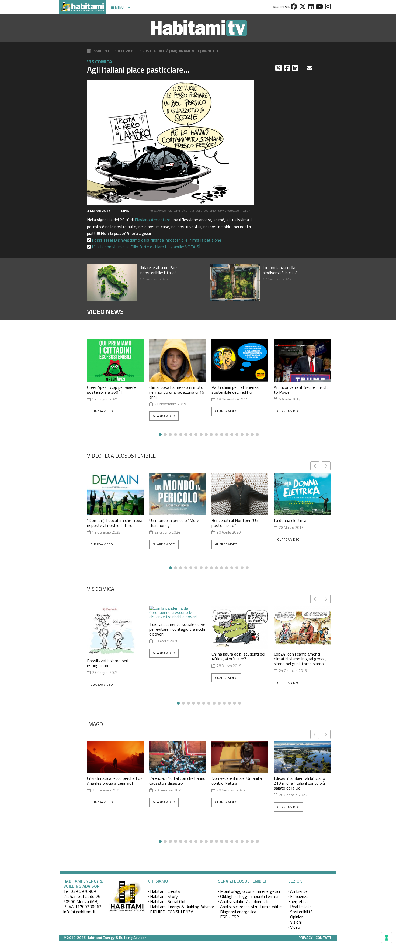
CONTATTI (324, 937)
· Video (294, 927)
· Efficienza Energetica (298, 899)
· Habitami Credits (164, 891)
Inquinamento (185, 51)
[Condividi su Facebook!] (287, 68)
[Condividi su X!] (279, 68)
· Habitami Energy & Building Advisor (181, 906)
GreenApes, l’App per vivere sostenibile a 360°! (111, 389)
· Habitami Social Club (167, 901)
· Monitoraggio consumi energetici (249, 891)
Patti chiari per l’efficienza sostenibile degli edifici (235, 389)
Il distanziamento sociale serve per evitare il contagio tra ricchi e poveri (177, 629)
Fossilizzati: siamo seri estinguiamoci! (107, 663)
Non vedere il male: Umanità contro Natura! (236, 780)
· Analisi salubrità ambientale (243, 901)
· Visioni (295, 922)
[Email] (310, 68)
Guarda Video (102, 411)
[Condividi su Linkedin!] (295, 68)
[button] (326, 465)
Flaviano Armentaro (153, 220)
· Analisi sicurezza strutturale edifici (250, 906)
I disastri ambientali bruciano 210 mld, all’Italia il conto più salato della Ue (299, 783)
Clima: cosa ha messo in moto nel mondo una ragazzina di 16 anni (176, 392)
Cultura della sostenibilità (141, 51)
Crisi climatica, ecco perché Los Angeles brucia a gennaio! (115, 780)
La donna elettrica (290, 520)
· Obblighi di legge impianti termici (248, 896)
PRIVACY (305, 937)
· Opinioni (296, 917)
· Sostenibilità (300, 911)
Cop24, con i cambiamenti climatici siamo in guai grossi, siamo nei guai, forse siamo (300, 658)
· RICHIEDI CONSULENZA (170, 911)
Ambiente (102, 51)
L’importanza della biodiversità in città (280, 270)
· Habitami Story (163, 896)
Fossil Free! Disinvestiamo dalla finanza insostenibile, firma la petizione (156, 240)
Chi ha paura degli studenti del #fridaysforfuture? (238, 656)
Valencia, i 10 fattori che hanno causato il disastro (177, 780)
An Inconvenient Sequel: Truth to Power (301, 389)
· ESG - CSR (228, 917)
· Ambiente (298, 891)
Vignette (210, 51)
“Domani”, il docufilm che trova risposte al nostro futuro (114, 523)
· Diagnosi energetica (237, 911)
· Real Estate (300, 906)
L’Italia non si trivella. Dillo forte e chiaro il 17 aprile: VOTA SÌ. (146, 246)
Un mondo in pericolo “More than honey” (174, 523)
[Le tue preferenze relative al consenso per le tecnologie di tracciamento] (386, 937)
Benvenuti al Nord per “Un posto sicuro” (234, 523)
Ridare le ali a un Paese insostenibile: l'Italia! (160, 270)
